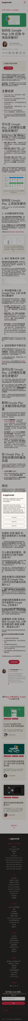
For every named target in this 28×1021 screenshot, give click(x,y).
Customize (14, 521)
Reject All (14, 525)
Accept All (14, 517)
